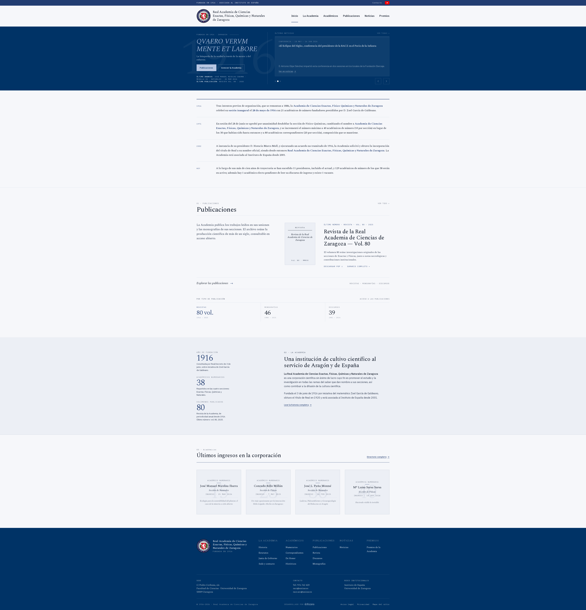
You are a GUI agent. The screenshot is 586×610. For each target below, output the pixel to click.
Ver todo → (383, 203)
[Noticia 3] (280, 81)
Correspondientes (294, 553)
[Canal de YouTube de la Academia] (387, 2)
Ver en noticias (288, 71)
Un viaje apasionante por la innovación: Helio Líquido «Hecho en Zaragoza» (268, 502)
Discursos (384, 283)
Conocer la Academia (231, 68)
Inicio (294, 16)
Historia (263, 547)
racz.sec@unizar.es (302, 592)
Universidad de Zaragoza (357, 588)
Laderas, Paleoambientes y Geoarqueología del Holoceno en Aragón (318, 502)
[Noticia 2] (277, 81)
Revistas (354, 283)
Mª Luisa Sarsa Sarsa (367, 487)
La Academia (310, 16)
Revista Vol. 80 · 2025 (231, 82)
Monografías (368, 283)
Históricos (291, 564)
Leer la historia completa (298, 404)
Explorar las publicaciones (212, 283)
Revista (316, 553)
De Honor (290, 558)
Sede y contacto (267, 564)
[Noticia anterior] (378, 81)
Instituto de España (354, 585)
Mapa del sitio (381, 604)
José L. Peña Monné (317, 486)
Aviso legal (347, 604)
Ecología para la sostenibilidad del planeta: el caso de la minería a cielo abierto (219, 502)
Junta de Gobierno (268, 558)
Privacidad (363, 604)
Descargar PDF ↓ (333, 266)
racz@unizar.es (300, 588)
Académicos (330, 16)
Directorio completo (378, 456)
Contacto (377, 3)
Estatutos (263, 553)
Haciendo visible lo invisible (367, 502)
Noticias (370, 16)
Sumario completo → (358, 266)
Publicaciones (351, 16)
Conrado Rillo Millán (268, 486)
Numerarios (292, 547)
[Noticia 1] (275, 81)
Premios (384, 16)
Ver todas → (383, 33)
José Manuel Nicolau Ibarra (219, 486)
